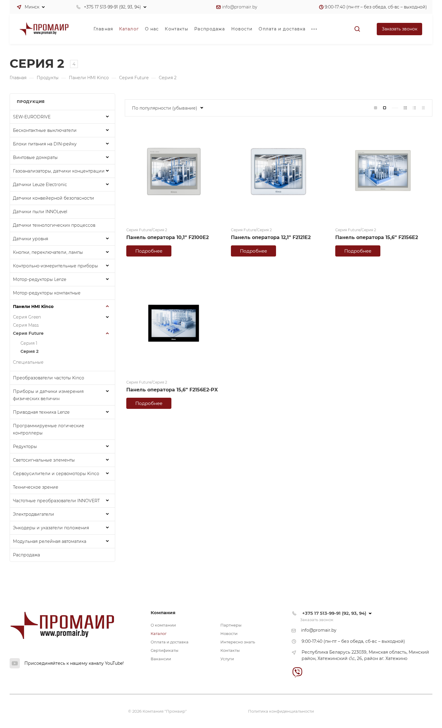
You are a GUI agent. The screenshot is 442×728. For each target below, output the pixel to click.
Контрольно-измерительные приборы (55, 266)
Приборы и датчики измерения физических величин (48, 395)
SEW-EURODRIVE (32, 117)
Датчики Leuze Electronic (40, 184)
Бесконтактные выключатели (45, 130)
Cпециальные (28, 362)
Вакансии (161, 658)
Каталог (159, 633)
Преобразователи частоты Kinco (48, 378)
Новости (229, 633)
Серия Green (27, 317)
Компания (163, 612)
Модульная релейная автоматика (49, 541)
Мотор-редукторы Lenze (39, 279)
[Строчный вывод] (414, 108)
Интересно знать (237, 641)
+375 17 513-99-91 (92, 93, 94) (112, 7)
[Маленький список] (375, 108)
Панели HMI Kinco (33, 306)
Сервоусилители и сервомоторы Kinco (56, 473)
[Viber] (297, 672)
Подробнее (148, 251)
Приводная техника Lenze (41, 412)
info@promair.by (239, 7)
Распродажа (26, 555)
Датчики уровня (30, 238)
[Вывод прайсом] (423, 108)
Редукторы (25, 446)
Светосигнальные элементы (44, 460)
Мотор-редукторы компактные (47, 293)
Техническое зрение (35, 487)
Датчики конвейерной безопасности (53, 198)
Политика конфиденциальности (281, 711)
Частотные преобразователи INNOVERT (56, 500)
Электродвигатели (33, 514)
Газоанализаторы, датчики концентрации (59, 171)
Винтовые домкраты (35, 157)
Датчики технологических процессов (54, 225)
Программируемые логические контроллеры (48, 429)
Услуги (227, 658)
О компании (163, 625)
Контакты (230, 650)
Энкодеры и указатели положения (51, 527)
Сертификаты (164, 650)
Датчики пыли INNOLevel (40, 211)
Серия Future (28, 333)
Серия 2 (29, 351)
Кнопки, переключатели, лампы (48, 252)
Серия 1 (28, 343)
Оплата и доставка (170, 641)
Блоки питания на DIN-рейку (45, 144)
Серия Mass (26, 325)
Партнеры (230, 625)
